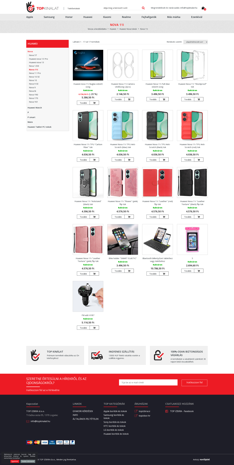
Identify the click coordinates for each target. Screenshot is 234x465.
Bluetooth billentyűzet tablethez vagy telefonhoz (157, 259)
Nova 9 (32, 87)
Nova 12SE (34, 65)
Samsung (49, 17)
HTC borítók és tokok (115, 425)
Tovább (83, 102)
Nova (30, 51)
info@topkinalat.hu (40, 421)
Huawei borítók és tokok (116, 433)
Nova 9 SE (33, 83)
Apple (29, 17)
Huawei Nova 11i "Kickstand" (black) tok (87, 202)
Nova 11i (33, 69)
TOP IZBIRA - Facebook (182, 411)
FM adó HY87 (88, 315)
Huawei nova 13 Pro (38, 58)
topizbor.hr (144, 415)
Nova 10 (33, 80)
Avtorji (196, 459)
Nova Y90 (33, 94)
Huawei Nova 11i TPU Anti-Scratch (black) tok (157, 145)
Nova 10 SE (34, 76)
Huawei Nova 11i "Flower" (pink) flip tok (123, 202)
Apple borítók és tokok (115, 411)
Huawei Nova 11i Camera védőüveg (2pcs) (123, 85)
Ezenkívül (196, 17)
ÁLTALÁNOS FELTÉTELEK (86, 418)
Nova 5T (33, 55)
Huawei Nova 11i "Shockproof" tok (192, 85)
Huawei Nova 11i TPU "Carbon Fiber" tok (88, 145)
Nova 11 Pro (35, 73)
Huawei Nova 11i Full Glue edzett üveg (158, 85)
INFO (75, 415)
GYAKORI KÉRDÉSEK (83, 411)
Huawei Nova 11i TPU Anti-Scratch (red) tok (192, 145)
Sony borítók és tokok (115, 422)
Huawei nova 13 (36, 62)
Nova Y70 (33, 98)
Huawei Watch (35, 107)
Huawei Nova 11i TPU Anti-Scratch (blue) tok (123, 145)
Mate (30, 122)
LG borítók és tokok (114, 429)
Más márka (173, 17)
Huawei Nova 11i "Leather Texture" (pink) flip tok (88, 259)
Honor (69, 17)
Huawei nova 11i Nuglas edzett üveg (88, 85)
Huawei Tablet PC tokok (39, 126)
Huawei (87, 17)
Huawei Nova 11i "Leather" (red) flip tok (157, 202)
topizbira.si (144, 411)
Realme (126, 17)
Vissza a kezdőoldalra (97, 29)
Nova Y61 (33, 101)
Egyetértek (15, 461)
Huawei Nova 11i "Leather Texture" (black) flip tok (192, 202)
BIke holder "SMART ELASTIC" (123, 258)
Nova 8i (32, 91)
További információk (28, 461)
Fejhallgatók (149, 17)
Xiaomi (107, 17)
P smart (31, 117)
